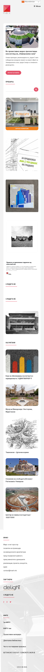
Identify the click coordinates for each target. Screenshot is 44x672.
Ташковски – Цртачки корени (17, 452)
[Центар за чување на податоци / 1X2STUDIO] (22, 499)
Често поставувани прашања (14, 647)
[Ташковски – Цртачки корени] (22, 433)
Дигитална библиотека (12, 641)
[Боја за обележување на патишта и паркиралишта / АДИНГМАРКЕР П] (22, 361)
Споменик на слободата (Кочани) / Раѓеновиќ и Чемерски (19, 480)
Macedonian (29, 2)
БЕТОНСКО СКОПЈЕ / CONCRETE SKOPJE (19, 653)
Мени (38, 6)
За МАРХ (6, 622)
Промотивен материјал (12, 634)
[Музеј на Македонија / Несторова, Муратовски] (22, 395)
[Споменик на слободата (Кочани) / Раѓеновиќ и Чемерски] (22, 467)
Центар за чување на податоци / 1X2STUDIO (18, 516)
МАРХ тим (7, 628)
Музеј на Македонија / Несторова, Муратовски (19, 410)
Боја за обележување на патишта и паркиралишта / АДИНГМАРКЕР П (19, 377)
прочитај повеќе (13, 72)
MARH (19, 667)
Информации (32, 28)
